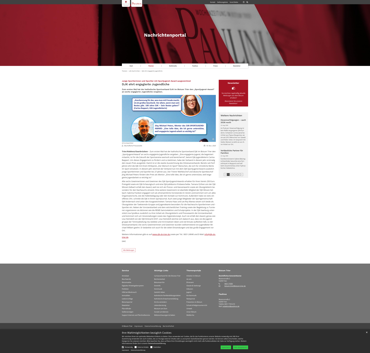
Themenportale (193, 270)
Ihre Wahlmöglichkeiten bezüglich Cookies (146, 332)
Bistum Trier (224, 270)
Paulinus (223, 294)
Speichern (226, 347)
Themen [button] (151, 66)
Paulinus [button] (195, 66)
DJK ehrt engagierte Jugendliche (152, 71)
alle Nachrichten (134, 71)
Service (125, 270)
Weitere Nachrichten (231, 115)
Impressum (125, 350)
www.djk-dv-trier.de (161, 234)
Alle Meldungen (128, 250)
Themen (124, 71)
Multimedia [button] (173, 66)
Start (131, 66)
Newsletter (236, 66)
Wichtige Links (161, 270)
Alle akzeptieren (240, 347)
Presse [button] (215, 66)
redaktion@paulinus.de (230, 306)
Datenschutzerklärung (157, 343)
